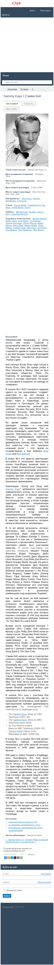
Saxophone (26, 198)
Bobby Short (11, 221)
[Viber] (18, 857)
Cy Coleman (35, 221)
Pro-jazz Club (8, 907)
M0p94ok (31, 854)
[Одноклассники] (8, 857)
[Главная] (3, 89)
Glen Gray (31, 228)
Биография (12, 103)
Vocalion (32, 212)
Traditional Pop (34, 205)
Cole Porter (23, 221)
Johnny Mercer (29, 223)
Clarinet (36, 198)
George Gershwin (14, 223)
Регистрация (46, 874)
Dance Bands (20, 205)
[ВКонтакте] (5, 857)
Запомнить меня (14, 890)
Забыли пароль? (44, 882)
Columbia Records (19, 214)
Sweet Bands (17, 207)
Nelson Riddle (30, 225)
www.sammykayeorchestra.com (22, 822)
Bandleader (11, 201)
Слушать (28, 103)
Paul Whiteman (25, 230)
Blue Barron (38, 230)
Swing (27, 207)
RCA (8, 214)
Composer (22, 201)
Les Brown (42, 228)
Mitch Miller (18, 225)
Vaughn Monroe (39, 218)
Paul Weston (11, 230)
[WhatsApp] (21, 857)
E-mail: (6, 874)
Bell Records (22, 212)
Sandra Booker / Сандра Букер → (21, 842)
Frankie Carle (19, 228)
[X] (15, 857)
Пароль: (6, 882)
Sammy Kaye (13, 489)
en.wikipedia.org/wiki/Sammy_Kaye (24, 825)
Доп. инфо (11, 109)
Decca (40, 212)
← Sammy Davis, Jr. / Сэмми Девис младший (27, 840)
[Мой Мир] (12, 857)
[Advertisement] (27, 45)
